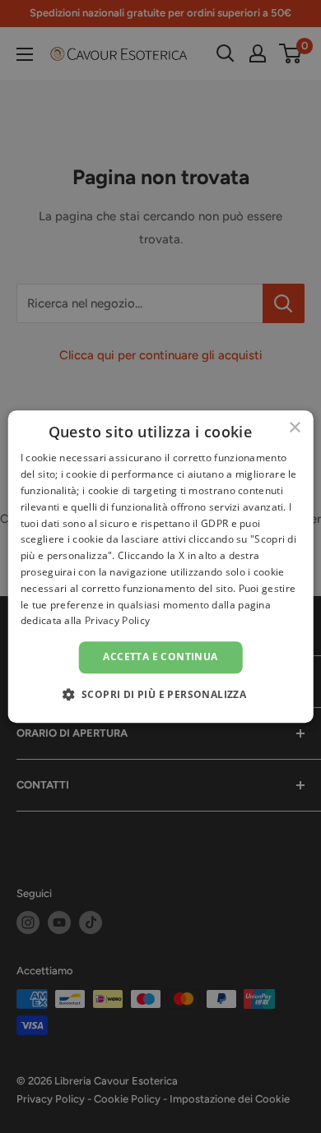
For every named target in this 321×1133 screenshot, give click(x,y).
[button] (161, 694)
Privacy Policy (117, 621)
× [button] (294, 428)
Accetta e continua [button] (160, 657)
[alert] (160, 566)
